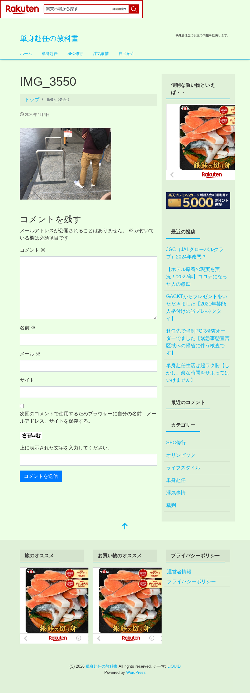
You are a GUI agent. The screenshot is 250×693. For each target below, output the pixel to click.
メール (30, 353)
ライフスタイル (183, 467)
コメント (32, 250)
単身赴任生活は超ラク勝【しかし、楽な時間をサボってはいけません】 (198, 373)
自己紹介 (126, 53)
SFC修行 (75, 53)
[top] (125, 527)
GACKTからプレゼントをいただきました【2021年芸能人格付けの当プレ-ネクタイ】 (196, 307)
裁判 (171, 505)
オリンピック (180, 455)
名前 (28, 327)
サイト (27, 380)
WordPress (136, 672)
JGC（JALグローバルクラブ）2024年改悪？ (194, 253)
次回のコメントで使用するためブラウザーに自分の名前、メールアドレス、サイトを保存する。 (88, 417)
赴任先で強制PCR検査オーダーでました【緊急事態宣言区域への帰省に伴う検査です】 (198, 342)
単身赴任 (50, 53)
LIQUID (173, 666)
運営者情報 (179, 571)
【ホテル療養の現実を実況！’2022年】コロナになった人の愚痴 (196, 277)
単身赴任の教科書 (49, 38)
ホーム (26, 53)
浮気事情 (101, 53)
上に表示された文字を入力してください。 (66, 447)
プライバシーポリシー (191, 581)
